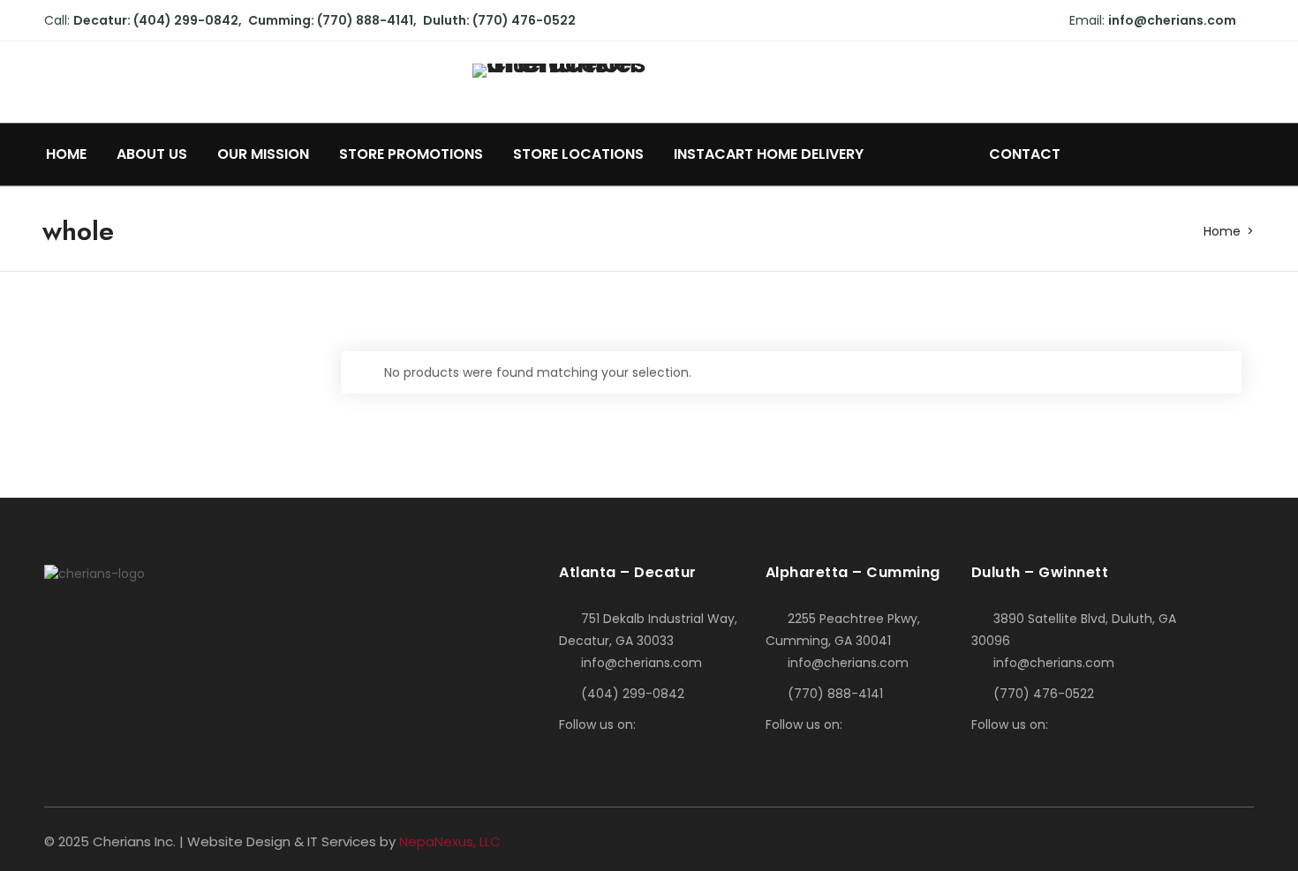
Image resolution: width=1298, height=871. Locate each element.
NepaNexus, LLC (450, 841)
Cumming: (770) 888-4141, (332, 20)
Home (1222, 231)
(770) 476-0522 (1043, 693)
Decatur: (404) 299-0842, (157, 20)
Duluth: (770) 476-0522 (499, 20)
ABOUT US (152, 154)
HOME (66, 154)
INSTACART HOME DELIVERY (770, 154)
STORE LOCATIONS (578, 154)
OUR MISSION (263, 154)
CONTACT (1024, 154)
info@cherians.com (1172, 20)
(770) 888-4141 (835, 693)
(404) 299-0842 (632, 693)
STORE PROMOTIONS (411, 154)
